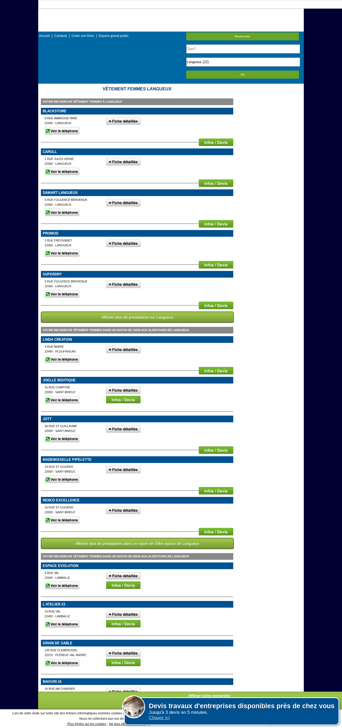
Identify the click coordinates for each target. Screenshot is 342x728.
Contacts (60, 36)
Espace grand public (114, 36)
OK (242, 74)
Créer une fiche (83, 36)
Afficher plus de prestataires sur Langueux (137, 317)
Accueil (44, 36)
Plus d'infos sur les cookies (86, 724)
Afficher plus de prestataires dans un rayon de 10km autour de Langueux (137, 543)
